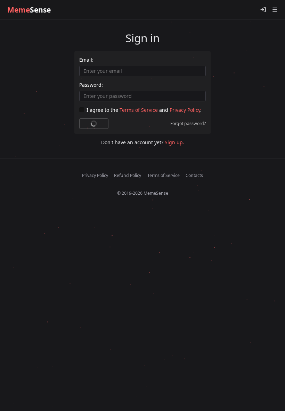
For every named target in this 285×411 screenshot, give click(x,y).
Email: (86, 59)
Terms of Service (139, 110)
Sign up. (174, 142)
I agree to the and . (144, 110)
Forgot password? (188, 123)
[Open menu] (274, 10)
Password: (91, 85)
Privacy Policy (185, 110)
